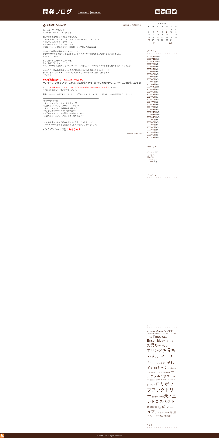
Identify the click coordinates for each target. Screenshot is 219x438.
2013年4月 (151, 132)
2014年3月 (151, 105)
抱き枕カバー (164, 412)
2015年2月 (151, 82)
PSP (150, 337)
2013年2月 (151, 137)
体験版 (161, 397)
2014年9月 (151, 89)
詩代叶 (169, 416)
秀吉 (157, 416)
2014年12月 (152, 87)
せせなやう (161, 363)
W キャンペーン (168, 341)
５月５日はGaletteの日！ (57, 25)
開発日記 (150, 157)
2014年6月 (151, 97)
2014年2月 (151, 107)
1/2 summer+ (152, 331)
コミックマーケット (163, 372)
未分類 (149, 155)
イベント (150, 152)
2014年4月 (151, 102)
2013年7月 (151, 125)
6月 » (171, 43)
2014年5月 (151, 99)
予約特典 (155, 397)
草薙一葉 (163, 416)
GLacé (150, 162)
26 (149, 40)
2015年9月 (151, 64)
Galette (150, 160)
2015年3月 (151, 79)
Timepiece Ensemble (157, 338)
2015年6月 (151, 72)
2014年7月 (151, 94)
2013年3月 (151, 135)
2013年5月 (151, 130)
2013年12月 (152, 112)
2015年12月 (152, 56)
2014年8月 (151, 92)
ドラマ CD (158, 380)
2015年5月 (151, 74)
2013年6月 (151, 127)
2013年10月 (152, 117)
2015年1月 (151, 84)
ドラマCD (166, 379)
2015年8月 (151, 67)
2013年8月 (151, 122)
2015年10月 (152, 62)
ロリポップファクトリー (160, 389)
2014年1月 (151, 110)
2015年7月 (151, 69)
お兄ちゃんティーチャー (161, 356)
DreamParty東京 (165, 331)
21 (158, 37)
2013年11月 (152, 115)
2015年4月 (151, 77)
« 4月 (153, 43)
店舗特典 (152, 407)
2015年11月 (152, 59)
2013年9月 (151, 120)
